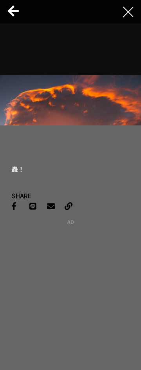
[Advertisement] (70, 274)
